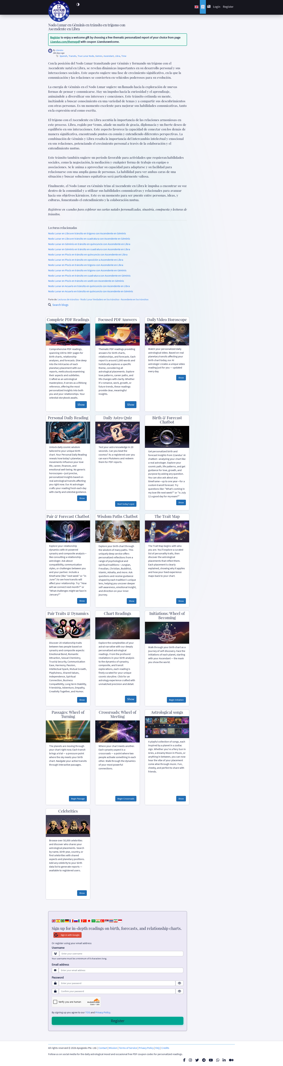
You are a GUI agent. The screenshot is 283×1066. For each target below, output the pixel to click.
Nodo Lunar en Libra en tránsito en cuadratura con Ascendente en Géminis (89, 238)
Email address (60, 964)
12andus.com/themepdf (65, 42)
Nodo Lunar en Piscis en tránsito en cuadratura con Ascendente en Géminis (89, 275)
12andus (59, 50)
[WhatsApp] (217, 1060)
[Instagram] (190, 1060)
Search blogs (60, 305)
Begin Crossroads (125, 798)
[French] (71, 920)
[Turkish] (102, 920)
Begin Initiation (176, 699)
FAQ (157, 1047)
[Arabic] (93, 920)
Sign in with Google (70, 934)
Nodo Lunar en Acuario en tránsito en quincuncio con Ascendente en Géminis (90, 291)
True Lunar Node (86, 56)
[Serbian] (107, 920)
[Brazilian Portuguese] (63, 920)
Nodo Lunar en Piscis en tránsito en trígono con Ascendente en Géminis (87, 270)
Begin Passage (78, 798)
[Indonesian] (120, 920)
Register (228, 7)
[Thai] (111, 920)
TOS (87, 1012)
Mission (113, 1047)
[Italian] (80, 920)
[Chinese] (85, 920)
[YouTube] (211, 1060)
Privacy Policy (102, 1012)
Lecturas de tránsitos (68, 299)
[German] (67, 920)
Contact (103, 1047)
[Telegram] (204, 1060)
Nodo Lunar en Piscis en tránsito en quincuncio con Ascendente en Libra (87, 254)
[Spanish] (58, 920)
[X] (197, 1060)
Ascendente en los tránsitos (134, 299)
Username (58, 948)
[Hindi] (98, 920)
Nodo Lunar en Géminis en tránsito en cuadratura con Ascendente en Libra (89, 249)
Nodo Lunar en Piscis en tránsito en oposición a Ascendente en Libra (85, 259)
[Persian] (116, 920)
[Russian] (76, 920)
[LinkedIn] (224, 1060)
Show (81, 404)
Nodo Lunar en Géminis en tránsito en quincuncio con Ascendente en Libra (89, 244)
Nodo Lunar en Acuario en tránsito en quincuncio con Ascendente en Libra (89, 286)
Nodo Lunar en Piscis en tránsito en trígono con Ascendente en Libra (85, 265)
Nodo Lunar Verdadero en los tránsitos (99, 299)
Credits (165, 1047)
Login (216, 7)
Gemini (98, 56)
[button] (78, 4)
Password (58, 977)
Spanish (63, 56)
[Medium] (231, 1060)
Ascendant (109, 56)
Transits (72, 56)
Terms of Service (128, 1047)
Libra (117, 56)
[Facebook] (184, 1060)
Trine (123, 56)
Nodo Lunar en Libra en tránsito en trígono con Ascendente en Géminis (87, 233)
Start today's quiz (125, 503)
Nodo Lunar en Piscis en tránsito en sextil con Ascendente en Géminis (86, 280)
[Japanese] (89, 920)
